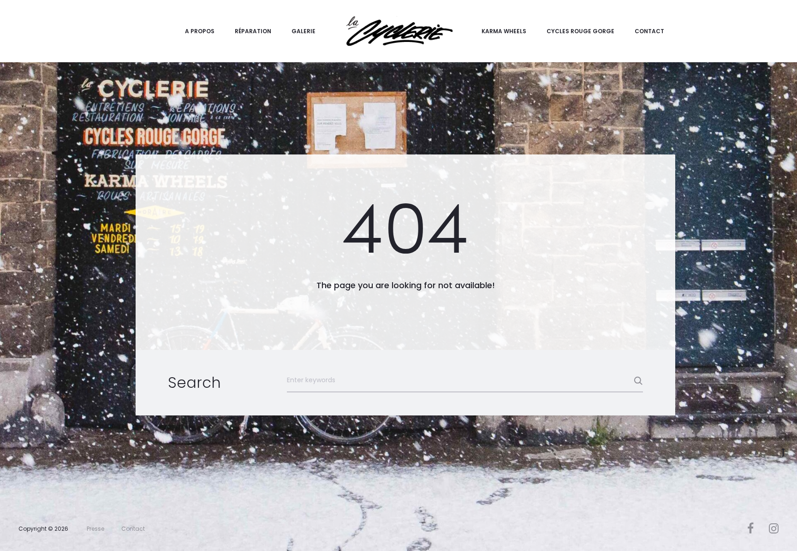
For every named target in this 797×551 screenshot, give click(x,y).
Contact (649, 31)
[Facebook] (750, 528)
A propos (199, 31)
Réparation (253, 31)
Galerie (303, 31)
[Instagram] (774, 528)
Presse (95, 529)
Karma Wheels (504, 31)
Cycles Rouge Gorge (580, 31)
